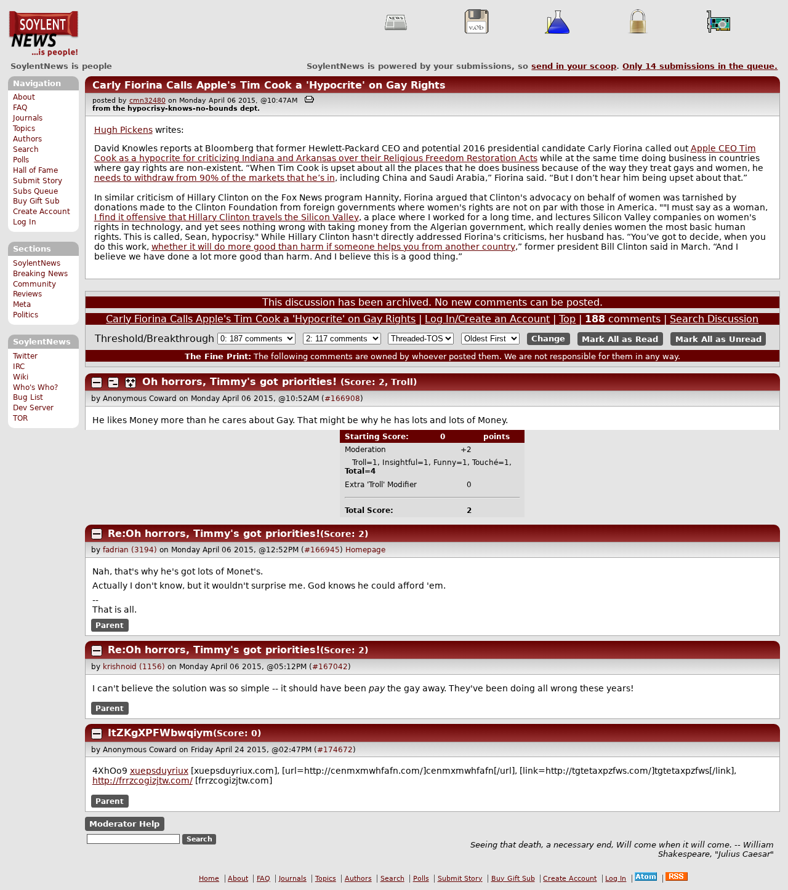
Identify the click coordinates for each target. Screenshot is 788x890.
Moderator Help (124, 823)
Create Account (41, 211)
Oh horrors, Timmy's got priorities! (239, 381)
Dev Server (33, 407)
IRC (19, 366)
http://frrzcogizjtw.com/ (142, 780)
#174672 (335, 749)
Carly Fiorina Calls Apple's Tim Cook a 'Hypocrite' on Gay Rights (269, 85)
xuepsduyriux (159, 771)
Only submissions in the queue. (700, 66)
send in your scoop (573, 66)
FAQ (20, 107)
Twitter (25, 356)
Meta (22, 304)
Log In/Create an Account (487, 319)
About (24, 97)
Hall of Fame (35, 170)
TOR (20, 418)
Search (26, 149)
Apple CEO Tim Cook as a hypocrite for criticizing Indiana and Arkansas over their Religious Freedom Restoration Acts (425, 153)
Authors (27, 139)
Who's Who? (35, 387)
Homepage (365, 550)
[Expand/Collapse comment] (96, 382)
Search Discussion (714, 319)
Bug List (28, 397)
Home (209, 879)
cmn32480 (147, 101)
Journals (27, 118)
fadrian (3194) (130, 550)
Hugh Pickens (123, 130)
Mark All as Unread (718, 338)
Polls (21, 160)
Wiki (20, 377)
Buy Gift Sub (36, 201)
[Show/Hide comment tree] (113, 382)
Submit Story (37, 181)
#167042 (330, 666)
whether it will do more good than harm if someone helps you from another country (333, 247)
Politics (25, 315)
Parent (109, 625)
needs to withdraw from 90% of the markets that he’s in (214, 178)
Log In (24, 222)
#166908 (342, 398)
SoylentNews (43, 33)
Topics (24, 128)
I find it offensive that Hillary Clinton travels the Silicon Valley (226, 217)
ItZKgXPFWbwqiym (160, 733)
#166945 (322, 550)
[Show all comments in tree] (130, 382)
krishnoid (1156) (134, 666)
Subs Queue (35, 191)
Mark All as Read (620, 338)
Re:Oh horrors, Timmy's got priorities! (214, 533)
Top (567, 319)
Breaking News (40, 273)
